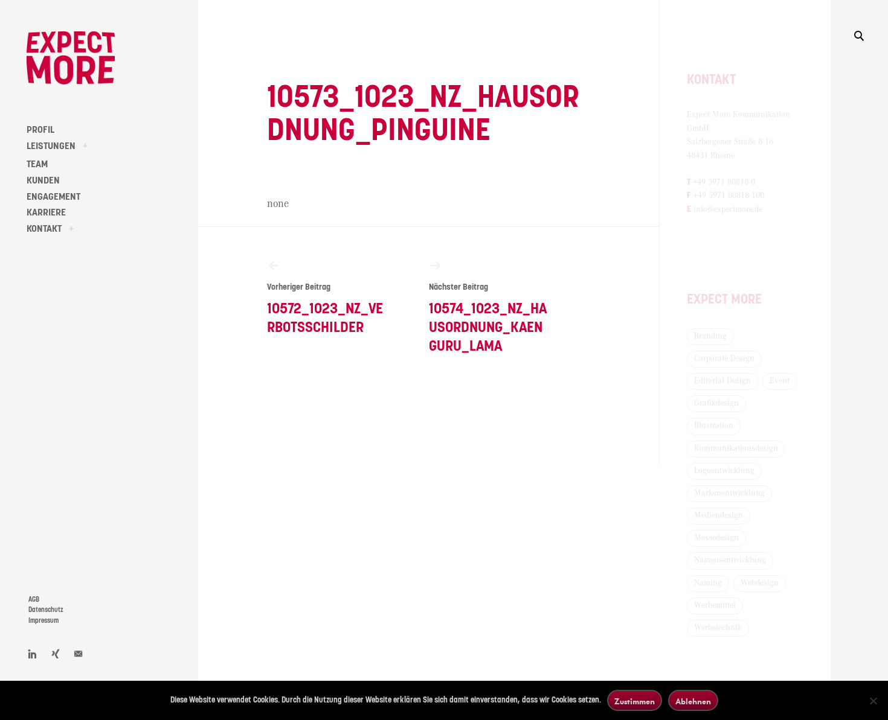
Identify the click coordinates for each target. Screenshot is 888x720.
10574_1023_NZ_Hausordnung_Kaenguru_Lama (488, 318)
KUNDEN (43, 180)
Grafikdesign (716, 403)
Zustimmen (634, 701)
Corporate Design (724, 358)
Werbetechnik (718, 627)
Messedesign (716, 538)
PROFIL (40, 130)
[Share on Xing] (56, 654)
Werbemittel (715, 605)
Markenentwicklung (729, 493)
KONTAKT (44, 229)
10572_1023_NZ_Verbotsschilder (325, 309)
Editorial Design (722, 381)
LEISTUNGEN (51, 146)
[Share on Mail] (78, 654)
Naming (708, 583)
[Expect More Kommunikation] (71, 57)
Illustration (713, 425)
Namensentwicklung (730, 560)
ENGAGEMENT (53, 197)
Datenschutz (45, 610)
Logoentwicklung (724, 471)
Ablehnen (693, 701)
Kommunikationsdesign (736, 448)
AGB (33, 599)
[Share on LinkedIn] (33, 654)
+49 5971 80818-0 (724, 182)
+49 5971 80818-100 (728, 195)
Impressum (43, 620)
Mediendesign (718, 515)
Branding (710, 336)
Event (780, 381)
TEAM (37, 164)
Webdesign (760, 583)
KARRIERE (46, 212)
